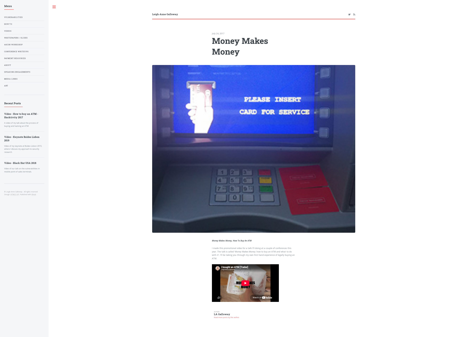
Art (6, 86)
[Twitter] (349, 14)
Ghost (33, 194)
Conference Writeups (16, 51)
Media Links (11, 79)
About (7, 65)
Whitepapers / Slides (16, 38)
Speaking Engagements (17, 72)
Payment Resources (15, 58)
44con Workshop (13, 44)
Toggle (54, 7)
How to (8, 24)
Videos (7, 31)
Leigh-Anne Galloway (165, 14)
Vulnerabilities (13, 17)
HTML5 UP (14, 194)
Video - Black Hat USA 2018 (20, 163)
